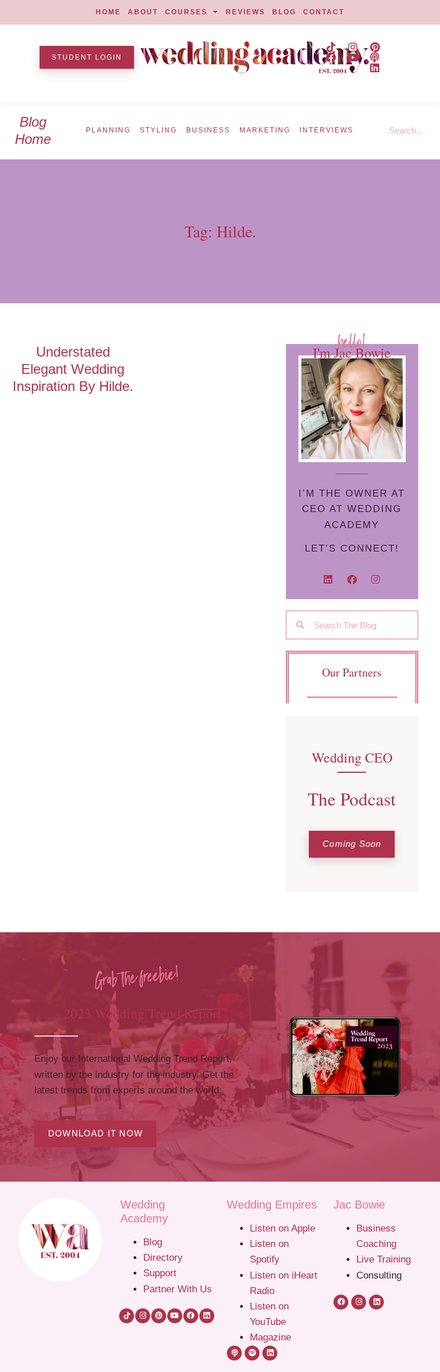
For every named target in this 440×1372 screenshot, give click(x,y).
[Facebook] (331, 57)
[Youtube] (353, 57)
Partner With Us (177, 1289)
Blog (152, 1242)
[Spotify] (252, 1353)
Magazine (270, 1337)
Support (159, 1273)
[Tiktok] (331, 47)
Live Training (383, 1259)
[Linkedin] (375, 67)
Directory (163, 1257)
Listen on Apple (284, 1228)
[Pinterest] (375, 47)
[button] (352, 844)
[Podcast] (375, 57)
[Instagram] (353, 47)
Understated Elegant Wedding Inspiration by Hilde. (73, 369)
